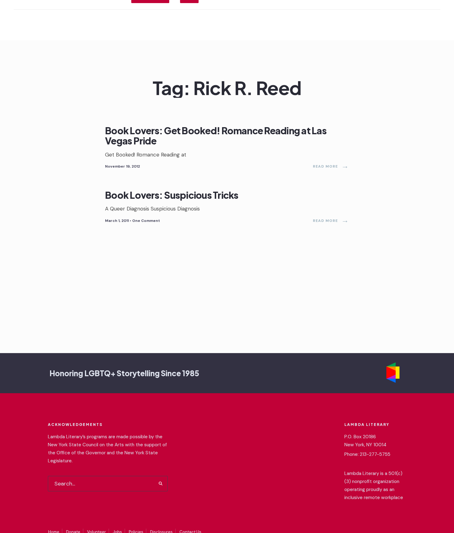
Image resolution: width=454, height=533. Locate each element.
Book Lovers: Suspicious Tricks (171, 195)
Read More (331, 166)
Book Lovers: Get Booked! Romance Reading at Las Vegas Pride (215, 136)
